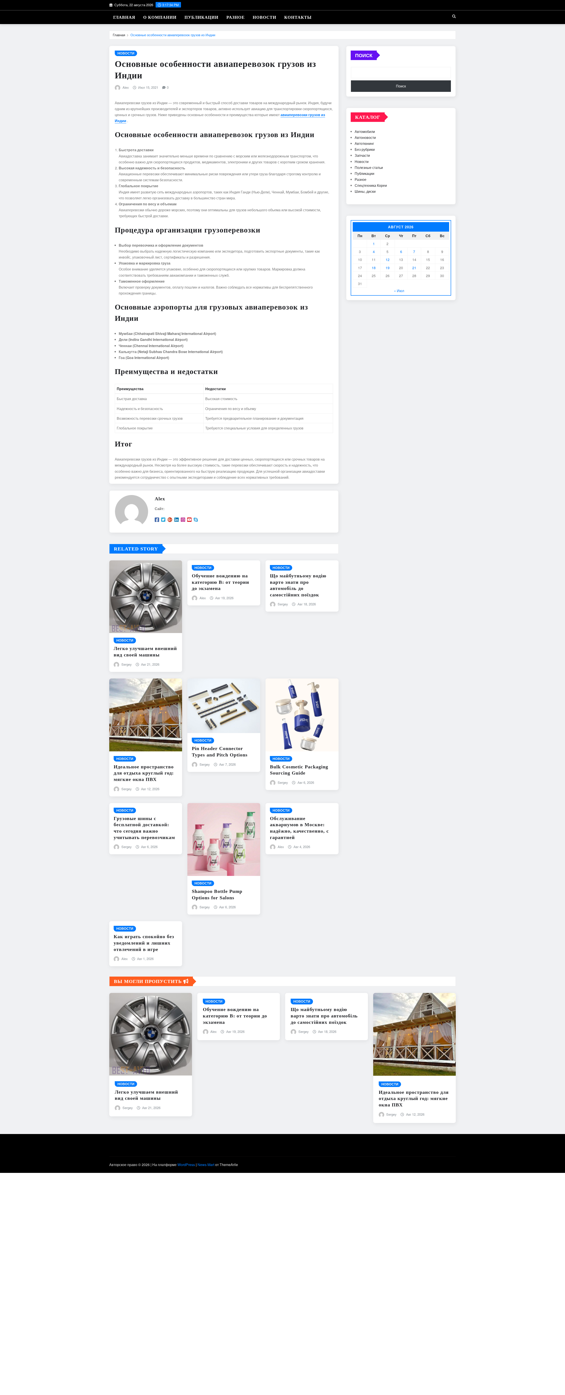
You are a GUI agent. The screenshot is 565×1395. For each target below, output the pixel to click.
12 (388, 259)
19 (388, 267)
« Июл (399, 290)
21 (414, 267)
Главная (124, 17)
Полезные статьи (369, 167)
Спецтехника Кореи (371, 185)
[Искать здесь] (454, 16)
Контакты (298, 17)
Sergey (126, 664)
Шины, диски (365, 191)
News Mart (206, 1164)
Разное (235, 17)
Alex (125, 87)
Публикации (201, 17)
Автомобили (365, 131)
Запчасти (362, 155)
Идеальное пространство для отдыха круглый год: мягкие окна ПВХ (144, 773)
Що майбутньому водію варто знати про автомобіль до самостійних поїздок (324, 1016)
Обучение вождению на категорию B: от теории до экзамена (220, 582)
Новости (264, 17)
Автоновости (365, 137)
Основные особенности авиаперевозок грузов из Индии (172, 34)
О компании (160, 17)
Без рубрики (365, 149)
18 (374, 267)
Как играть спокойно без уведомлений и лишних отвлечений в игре (144, 943)
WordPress (186, 1164)
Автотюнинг (364, 143)
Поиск (363, 55)
